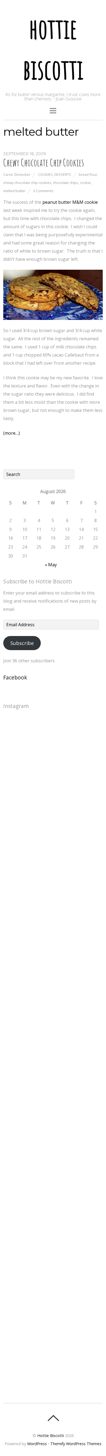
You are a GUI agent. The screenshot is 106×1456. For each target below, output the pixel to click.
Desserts (62, 174)
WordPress (37, 1443)
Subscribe (22, 643)
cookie (85, 182)
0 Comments (43, 190)
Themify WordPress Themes (75, 1443)
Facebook (15, 677)
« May (51, 565)
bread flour (88, 174)
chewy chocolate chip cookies (27, 182)
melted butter (14, 190)
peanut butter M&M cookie (70, 202)
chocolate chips (65, 182)
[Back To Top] (53, 1418)
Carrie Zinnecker (16, 174)
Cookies (45, 174)
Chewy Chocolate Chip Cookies (43, 162)
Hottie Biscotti (50, 1435)
